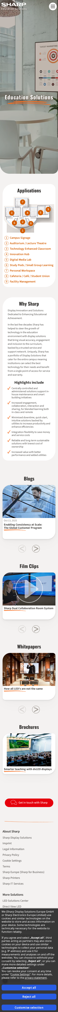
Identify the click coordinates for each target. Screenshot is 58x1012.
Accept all (29, 987)
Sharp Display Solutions (17, 838)
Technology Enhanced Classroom (30, 248)
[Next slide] (36, 549)
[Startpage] (14, 4)
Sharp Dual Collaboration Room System (28, 608)
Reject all (29, 996)
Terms (6, 866)
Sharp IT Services (13, 884)
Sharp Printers (11, 878)
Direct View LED (12, 907)
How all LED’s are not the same (23, 689)
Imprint (7, 843)
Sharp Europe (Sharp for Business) (23, 872)
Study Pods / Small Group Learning (31, 265)
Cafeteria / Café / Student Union (30, 276)
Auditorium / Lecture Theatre (28, 243)
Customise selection (29, 1007)
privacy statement (36, 978)
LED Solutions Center (15, 901)
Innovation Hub (19, 254)
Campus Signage (20, 237)
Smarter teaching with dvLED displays (28, 769)
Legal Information (13, 849)
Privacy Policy (11, 855)
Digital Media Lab (20, 259)
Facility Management (23, 281)
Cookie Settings (12, 861)
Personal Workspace (22, 270)
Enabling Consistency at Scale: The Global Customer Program (23, 526)
